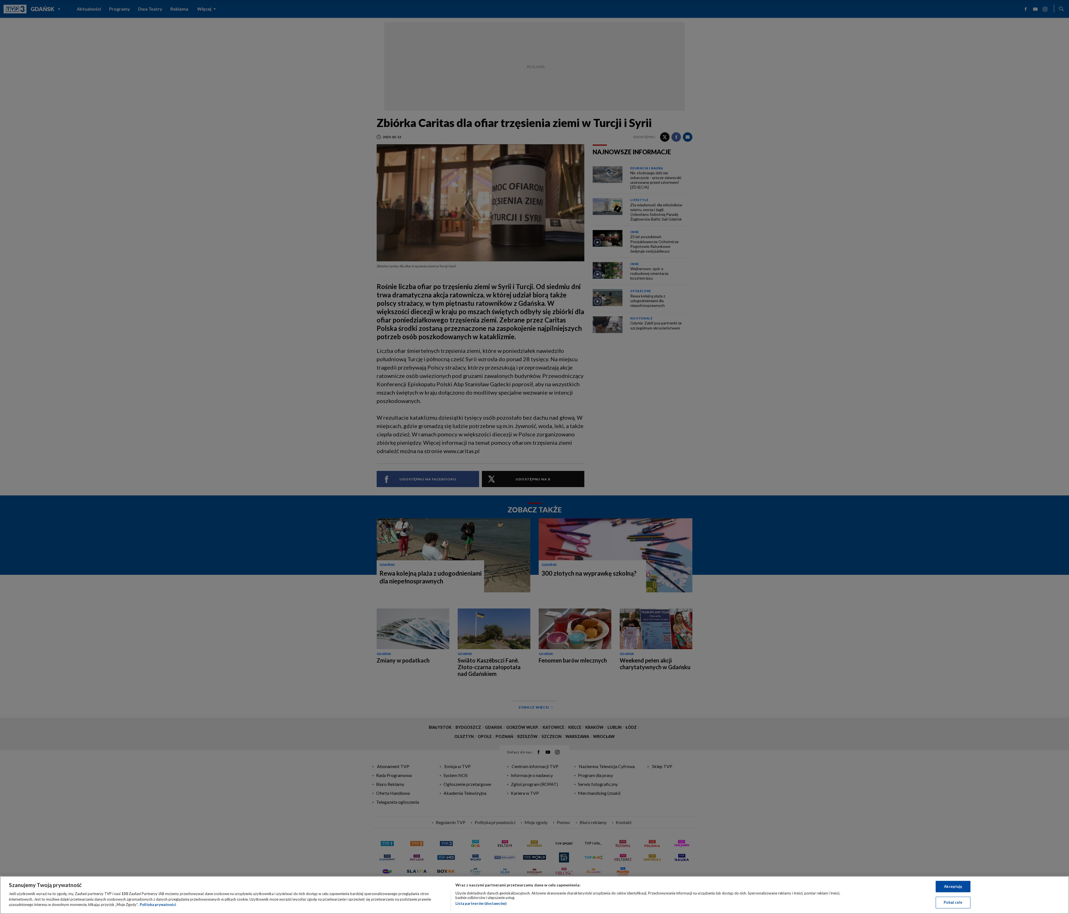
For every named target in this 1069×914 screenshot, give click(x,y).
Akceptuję (953, 886)
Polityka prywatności (158, 904)
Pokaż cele (953, 902)
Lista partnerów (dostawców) (480, 903)
